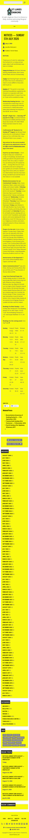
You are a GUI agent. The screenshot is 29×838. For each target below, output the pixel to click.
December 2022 (7, 567)
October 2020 (7, 632)
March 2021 (6, 620)
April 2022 (6, 587)
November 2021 (7, 599)
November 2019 (7, 660)
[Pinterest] (14, 824)
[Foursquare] (27, 824)
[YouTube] (17, 824)
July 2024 (5, 519)
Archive (5, 706)
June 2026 (6, 460)
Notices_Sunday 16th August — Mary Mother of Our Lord (13, 777)
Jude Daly (18, 742)
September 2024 (8, 513)
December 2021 (7, 597)
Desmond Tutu (7, 740)
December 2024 (7, 506)
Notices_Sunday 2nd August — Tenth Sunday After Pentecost (13, 794)
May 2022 (5, 584)
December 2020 (7, 627)
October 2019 (7, 663)
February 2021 (7, 622)
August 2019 (7, 668)
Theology (6, 721)
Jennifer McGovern (10, 47)
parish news (15, 745)
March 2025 (6, 498)
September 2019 (8, 665)
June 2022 (6, 582)
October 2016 (7, 685)
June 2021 (6, 612)
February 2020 (7, 653)
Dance (13, 737)
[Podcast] (4, 824)
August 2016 (7, 690)
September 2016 (8, 688)
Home (4, 818)
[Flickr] (22, 824)
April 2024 (6, 526)
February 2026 (7, 470)
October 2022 (7, 572)
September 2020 (8, 635)
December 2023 (7, 536)
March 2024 (6, 529)
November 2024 (7, 508)
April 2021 (6, 617)
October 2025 (7, 481)
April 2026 (6, 465)
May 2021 (5, 615)
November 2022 (7, 569)
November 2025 (7, 478)
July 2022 (5, 579)
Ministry (17, 818)
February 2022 (7, 592)
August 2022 (7, 577)
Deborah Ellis (20, 737)
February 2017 (7, 675)
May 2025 (5, 493)
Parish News (14, 51)
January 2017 (7, 678)
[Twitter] (9, 824)
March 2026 (6, 468)
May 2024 (5, 524)
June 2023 (6, 551)
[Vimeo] (19, 824)
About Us (10, 818)
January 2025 (7, 503)
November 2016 (7, 683)
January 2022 (7, 594)
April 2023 (6, 556)
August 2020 (7, 637)
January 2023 (7, 564)
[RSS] (2, 824)
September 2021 (8, 605)
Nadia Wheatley (7, 745)
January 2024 (7, 534)
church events (7, 737)
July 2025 (5, 488)
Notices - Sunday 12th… (13, 444)
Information (11, 742)
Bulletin (7, 51)
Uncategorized (8, 724)
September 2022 (8, 574)
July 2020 (5, 640)
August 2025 (7, 486)
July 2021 (5, 610)
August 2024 (7, 516)
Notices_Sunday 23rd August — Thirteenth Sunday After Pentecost (13, 768)
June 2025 (6, 491)
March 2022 (6, 589)
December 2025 (7, 476)
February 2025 (7, 501)
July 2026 (5, 458)
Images (5, 714)
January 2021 (7, 625)
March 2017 (6, 673)
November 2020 (7, 630)
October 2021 (7, 602)
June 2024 (6, 521)
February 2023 (7, 562)
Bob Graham (16, 735)
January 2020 (7, 655)
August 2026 (7, 455)
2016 (4, 735)
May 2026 (5, 463)
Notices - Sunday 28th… (15, 440)
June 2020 (6, 642)
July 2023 (5, 549)
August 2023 (7, 546)
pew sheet (22, 745)
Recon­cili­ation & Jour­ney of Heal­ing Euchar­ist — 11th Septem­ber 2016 (14, 417)
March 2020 (6, 650)
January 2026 (7, 473)
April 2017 (6, 670)
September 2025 (8, 483)
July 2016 (5, 693)
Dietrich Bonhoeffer (17, 740)
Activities (9, 735)
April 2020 (6, 647)
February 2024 (7, 531)
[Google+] (12, 824)
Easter (5, 711)
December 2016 (7, 680)
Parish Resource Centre (11, 719)
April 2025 (6, 496)
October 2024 (7, 511)
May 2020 (5, 645)
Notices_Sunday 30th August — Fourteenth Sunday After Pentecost (13, 757)
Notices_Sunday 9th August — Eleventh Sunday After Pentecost (14, 786)
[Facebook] (7, 824)
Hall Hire (23, 818)
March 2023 (6, 559)
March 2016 (6, 695)
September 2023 (8, 544)
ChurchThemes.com (14, 834)
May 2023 (5, 554)
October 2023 (7, 541)
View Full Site (14, 815)
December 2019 (7, 658)
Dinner (5, 742)
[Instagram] (24, 824)
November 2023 (7, 539)
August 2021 (7, 607)
